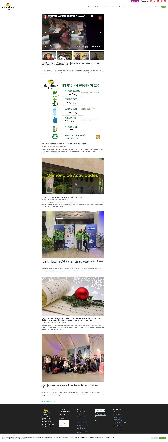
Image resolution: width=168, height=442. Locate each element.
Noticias (64, 146)
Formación (121, 6)
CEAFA (114, 413)
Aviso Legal (80, 414)
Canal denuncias (81, 424)
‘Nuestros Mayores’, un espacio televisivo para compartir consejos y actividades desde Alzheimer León (71, 64)
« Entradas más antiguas (48, 401)
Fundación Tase (117, 425)
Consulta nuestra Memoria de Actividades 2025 (62, 197)
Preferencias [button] (155, 438)
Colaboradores (141, 6)
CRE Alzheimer (116, 414)
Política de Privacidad (82, 411)
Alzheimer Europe (117, 427)
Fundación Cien (117, 417)
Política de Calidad (82, 416)
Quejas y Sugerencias (82, 425)
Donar (163, 6)
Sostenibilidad (149, 6)
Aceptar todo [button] (163, 438)
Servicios (97, 6)
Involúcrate (134, 1)
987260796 (145, 1)
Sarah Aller (46, 67)
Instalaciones (104, 6)
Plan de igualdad (81, 428)
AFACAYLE (115, 411)
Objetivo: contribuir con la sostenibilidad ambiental (64, 144)
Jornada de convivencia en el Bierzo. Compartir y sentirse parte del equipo (71, 386)
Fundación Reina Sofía (118, 416)
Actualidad (128, 6)
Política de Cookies (82, 413)
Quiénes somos (90, 6)
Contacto (157, 6)
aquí (25, 438)
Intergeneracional (113, 6)
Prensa (134, 6)
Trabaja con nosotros (82, 427)
